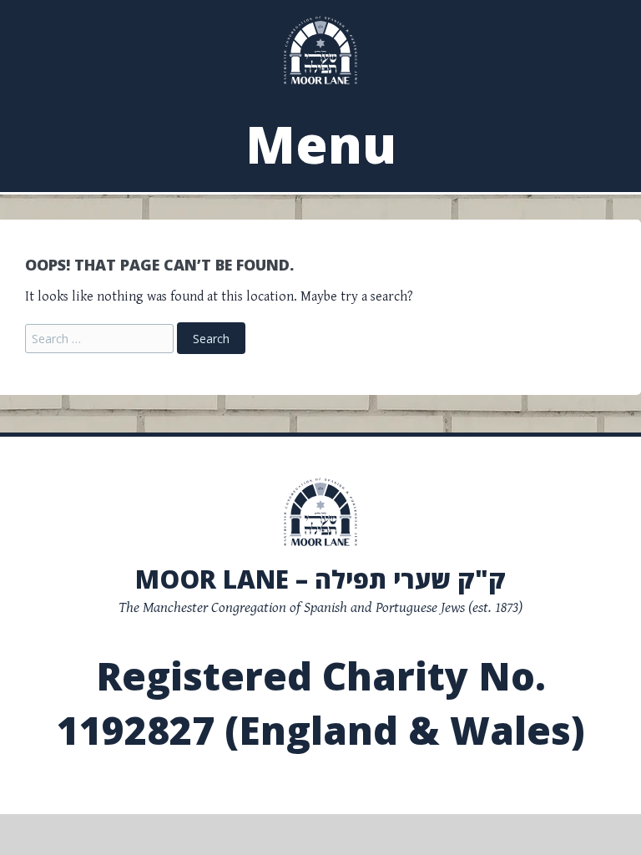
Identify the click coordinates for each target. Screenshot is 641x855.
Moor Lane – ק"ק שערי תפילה (320, 579)
